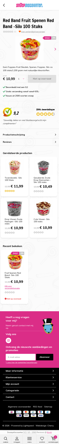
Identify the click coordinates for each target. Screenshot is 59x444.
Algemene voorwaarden (19, 406)
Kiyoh (49, 432)
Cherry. (50, 425)
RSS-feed (37, 406)
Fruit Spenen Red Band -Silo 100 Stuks (13, 275)
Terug (4, 5)
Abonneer (45, 357)
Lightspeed (28, 425)
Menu (29, 442)
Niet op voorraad (42, 78)
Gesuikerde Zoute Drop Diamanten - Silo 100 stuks (42, 179)
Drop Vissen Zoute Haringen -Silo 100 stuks (13, 221)
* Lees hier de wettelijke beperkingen (21, 362)
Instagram (8, 340)
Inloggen (17, 442)
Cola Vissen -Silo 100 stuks (42, 220)
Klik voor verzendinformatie (12, 287)
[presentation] (53, 49)
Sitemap (48, 406)
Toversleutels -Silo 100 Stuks (13, 178)
